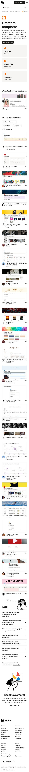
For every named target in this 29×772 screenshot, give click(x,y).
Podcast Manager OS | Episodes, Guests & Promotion (15, 263)
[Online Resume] (14, 100)
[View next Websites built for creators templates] (3, 101)
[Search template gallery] (25, 8)
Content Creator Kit (11, 244)
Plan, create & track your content (15, 515)
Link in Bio (7, 52)
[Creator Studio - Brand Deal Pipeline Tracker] (14, 448)
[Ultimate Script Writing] (14, 526)
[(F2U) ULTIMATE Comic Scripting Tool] (14, 565)
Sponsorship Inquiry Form (13, 400)
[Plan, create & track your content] (14, 507)
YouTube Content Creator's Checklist (11, 553)
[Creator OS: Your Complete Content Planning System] (14, 216)
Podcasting (8, 77)
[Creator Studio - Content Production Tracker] (14, 468)
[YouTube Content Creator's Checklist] (14, 544)
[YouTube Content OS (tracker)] (14, 488)
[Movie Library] (14, 314)
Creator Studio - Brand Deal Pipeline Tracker (14, 457)
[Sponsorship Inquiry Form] (14, 392)
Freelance (17, 11)
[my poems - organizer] (14, 275)
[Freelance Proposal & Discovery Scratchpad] (14, 196)
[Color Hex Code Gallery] (14, 333)
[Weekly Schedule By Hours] (14, 585)
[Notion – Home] (2, 2)
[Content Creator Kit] (14, 236)
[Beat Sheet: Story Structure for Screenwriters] (14, 351)
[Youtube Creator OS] (14, 158)
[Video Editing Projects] (14, 411)
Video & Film (8, 64)
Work (11, 11)
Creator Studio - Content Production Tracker (13, 477)
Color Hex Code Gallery (12, 341)
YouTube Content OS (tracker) (14, 497)
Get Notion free (8, 42)
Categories (5, 11)
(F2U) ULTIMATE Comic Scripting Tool (12, 573)
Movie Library (9, 322)
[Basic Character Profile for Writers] (14, 372)
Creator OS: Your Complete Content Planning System (13, 225)
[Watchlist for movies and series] (14, 429)
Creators (26, 11)
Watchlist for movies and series (14, 437)
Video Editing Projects (12, 419)
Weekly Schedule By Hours (13, 593)
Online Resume (10, 108)
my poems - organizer (12, 283)
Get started (14, 705)
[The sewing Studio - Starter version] (14, 294)
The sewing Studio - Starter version (11, 302)
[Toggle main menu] (27, 2)
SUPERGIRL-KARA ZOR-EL (13, 185)
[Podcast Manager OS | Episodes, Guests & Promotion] (14, 255)
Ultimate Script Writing (12, 534)
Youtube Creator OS (11, 166)
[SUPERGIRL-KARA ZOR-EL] (14, 177)
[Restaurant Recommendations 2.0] (14, 138)
